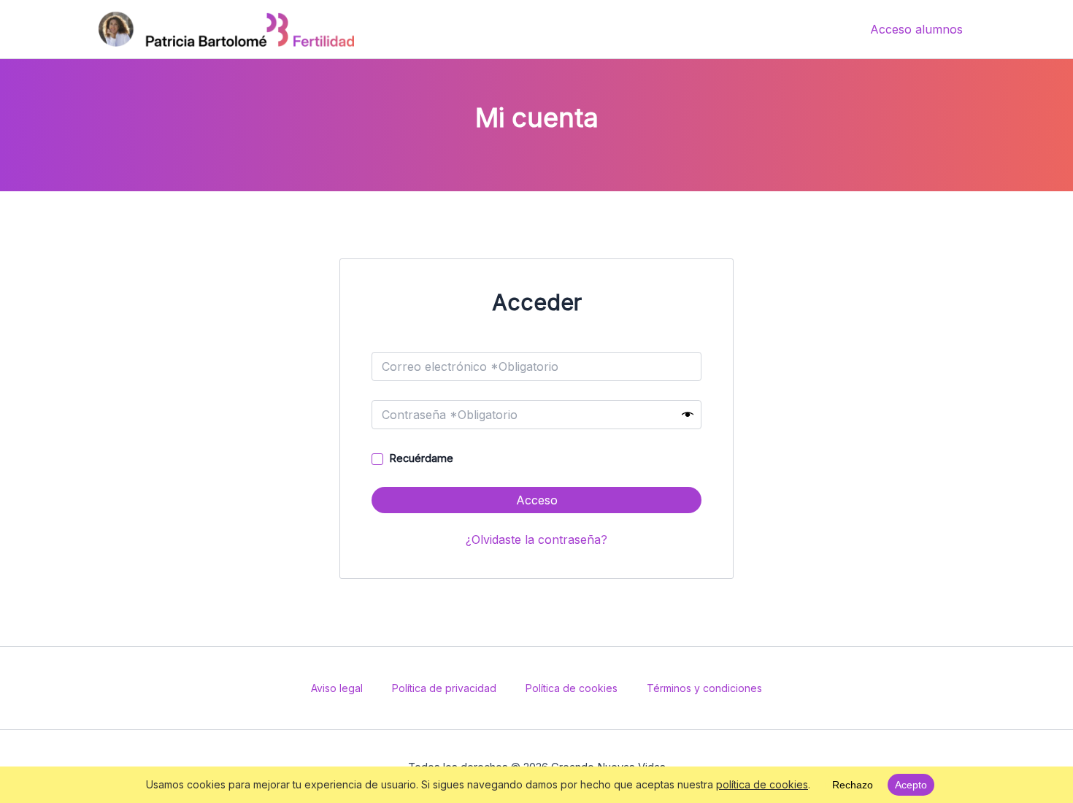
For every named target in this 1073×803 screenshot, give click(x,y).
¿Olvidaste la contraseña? (536, 539)
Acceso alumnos (916, 29)
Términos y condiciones (704, 688)
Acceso (537, 500)
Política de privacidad (444, 688)
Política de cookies (572, 688)
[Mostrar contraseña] (687, 415)
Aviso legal (337, 688)
